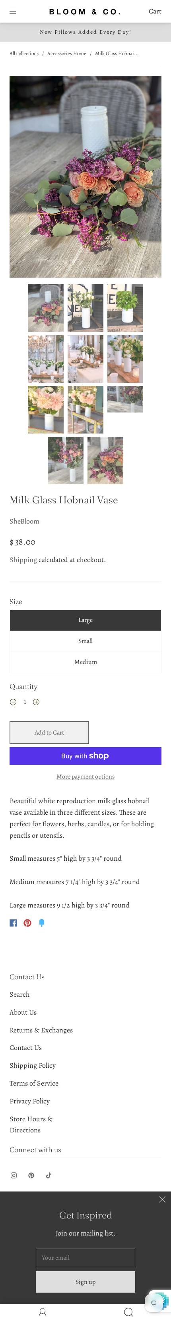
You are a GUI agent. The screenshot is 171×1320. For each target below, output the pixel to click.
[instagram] (13, 1175)
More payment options (85, 776)
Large (85, 620)
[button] (25, 178)
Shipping (23, 559)
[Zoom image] (85, 178)
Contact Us (26, 1047)
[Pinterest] (27, 923)
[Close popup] (162, 1200)
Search (20, 994)
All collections (24, 53)
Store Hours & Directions (31, 1124)
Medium (85, 662)
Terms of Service (34, 1083)
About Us (23, 1012)
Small (85, 641)
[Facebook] (13, 923)
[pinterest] (31, 1175)
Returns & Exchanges (41, 1030)
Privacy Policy (30, 1101)
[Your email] (85, 1258)
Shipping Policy (33, 1065)
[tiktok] (48, 1175)
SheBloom (24, 521)
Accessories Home (66, 53)
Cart (155, 11)
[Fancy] (42, 923)
